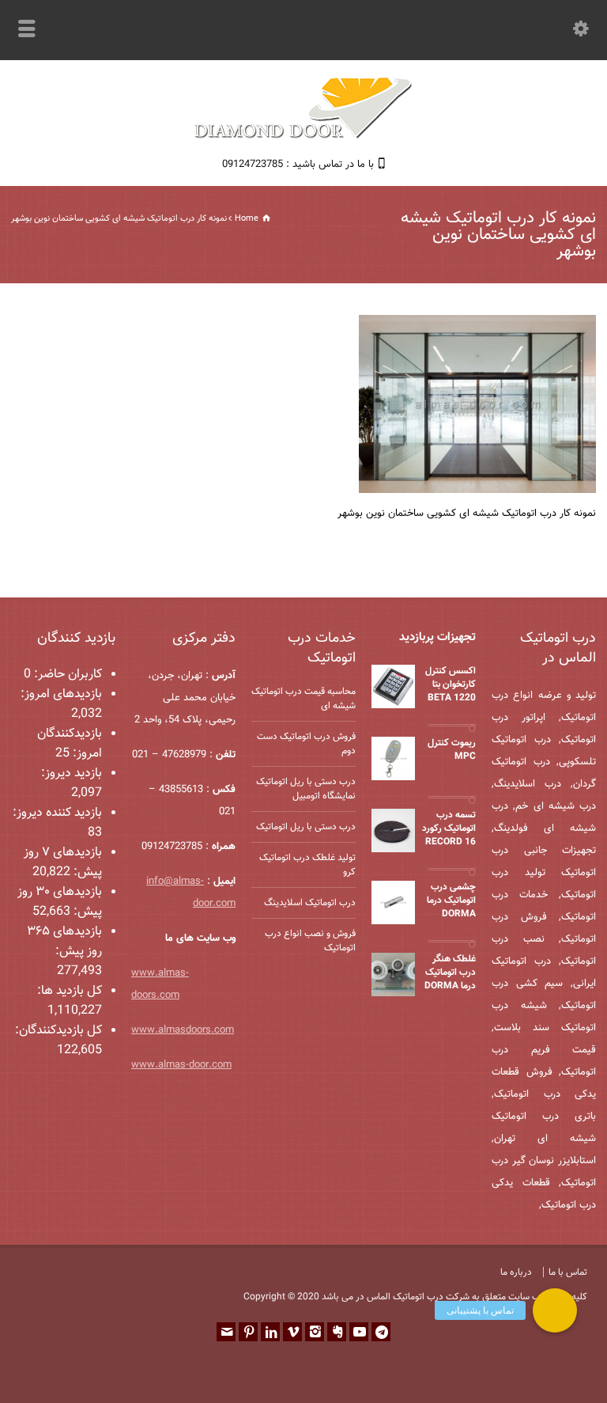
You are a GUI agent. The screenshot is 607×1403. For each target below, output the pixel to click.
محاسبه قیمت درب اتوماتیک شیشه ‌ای (303, 698)
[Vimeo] (292, 1331)
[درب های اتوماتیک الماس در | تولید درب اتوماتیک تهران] (303, 136)
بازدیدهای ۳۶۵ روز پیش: (64, 941)
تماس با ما (568, 1272)
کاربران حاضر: (66, 674)
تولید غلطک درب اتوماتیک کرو (307, 865)
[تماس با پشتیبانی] (555, 1310)
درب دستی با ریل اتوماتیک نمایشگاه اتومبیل (306, 789)
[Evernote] (336, 1331)
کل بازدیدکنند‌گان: (58, 1031)
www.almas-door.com (181, 1065)
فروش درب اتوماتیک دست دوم (306, 744)
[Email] (226, 1331)
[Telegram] (380, 1331)
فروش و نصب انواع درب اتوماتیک (310, 941)
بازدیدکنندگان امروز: (69, 744)
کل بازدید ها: (69, 991)
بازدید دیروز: (71, 773)
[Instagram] (314, 1331)
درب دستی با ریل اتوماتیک (306, 827)
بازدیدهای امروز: (61, 694)
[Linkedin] (270, 1331)
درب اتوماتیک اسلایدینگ (310, 903)
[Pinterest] (248, 1331)
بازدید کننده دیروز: (57, 813)
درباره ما (516, 1272)
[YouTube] (358, 1331)
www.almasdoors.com (182, 1030)
